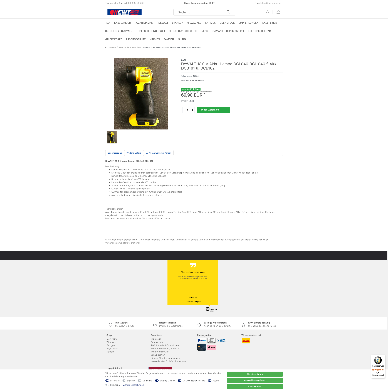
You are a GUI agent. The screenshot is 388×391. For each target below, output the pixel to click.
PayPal (215, 380)
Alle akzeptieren (255, 374)
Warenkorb (112, 342)
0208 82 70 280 (135, 3)
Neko (204, 30)
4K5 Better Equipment (119, 30)
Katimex (210, 22)
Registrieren (112, 348)
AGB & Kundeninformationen (165, 345)
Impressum (156, 339)
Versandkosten (205, 92)
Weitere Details (134, 153)
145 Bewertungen (193, 301)
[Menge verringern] (180, 110)
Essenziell (115, 380)
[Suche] (228, 12)
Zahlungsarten (158, 355)
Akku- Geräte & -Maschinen (130, 47)
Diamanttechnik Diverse (228, 30)
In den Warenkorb (210, 109)
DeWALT (163, 22)
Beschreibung (115, 153)
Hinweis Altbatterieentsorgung (165, 358)
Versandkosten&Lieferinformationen (122, 242)
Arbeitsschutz (136, 39)
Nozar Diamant (144, 22)
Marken (154, 39)
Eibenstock (227, 22)
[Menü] (383, 356)
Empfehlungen (249, 22)
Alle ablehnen (254, 386)
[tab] (114, 153)
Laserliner (269, 22)
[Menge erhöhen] (192, 110)
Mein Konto (112, 339)
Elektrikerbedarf (260, 30)
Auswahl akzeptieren (254, 380)
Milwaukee (194, 22)
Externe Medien (167, 380)
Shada (182, 39)
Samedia (169, 39)
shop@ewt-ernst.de (271, 3)
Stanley (177, 22)
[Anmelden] (268, 13)
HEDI (107, 22)
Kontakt (110, 351)
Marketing (147, 380)
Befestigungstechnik (183, 30)
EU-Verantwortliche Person (158, 153)
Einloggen (111, 345)
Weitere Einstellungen (133, 385)
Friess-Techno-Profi (151, 30)
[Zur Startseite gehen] (106, 47)
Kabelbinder (122, 22)
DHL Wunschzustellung (193, 380)
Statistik (131, 380)
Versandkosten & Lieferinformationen (169, 361)
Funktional (115, 385)
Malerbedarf (113, 39)
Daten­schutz (157, 342)
